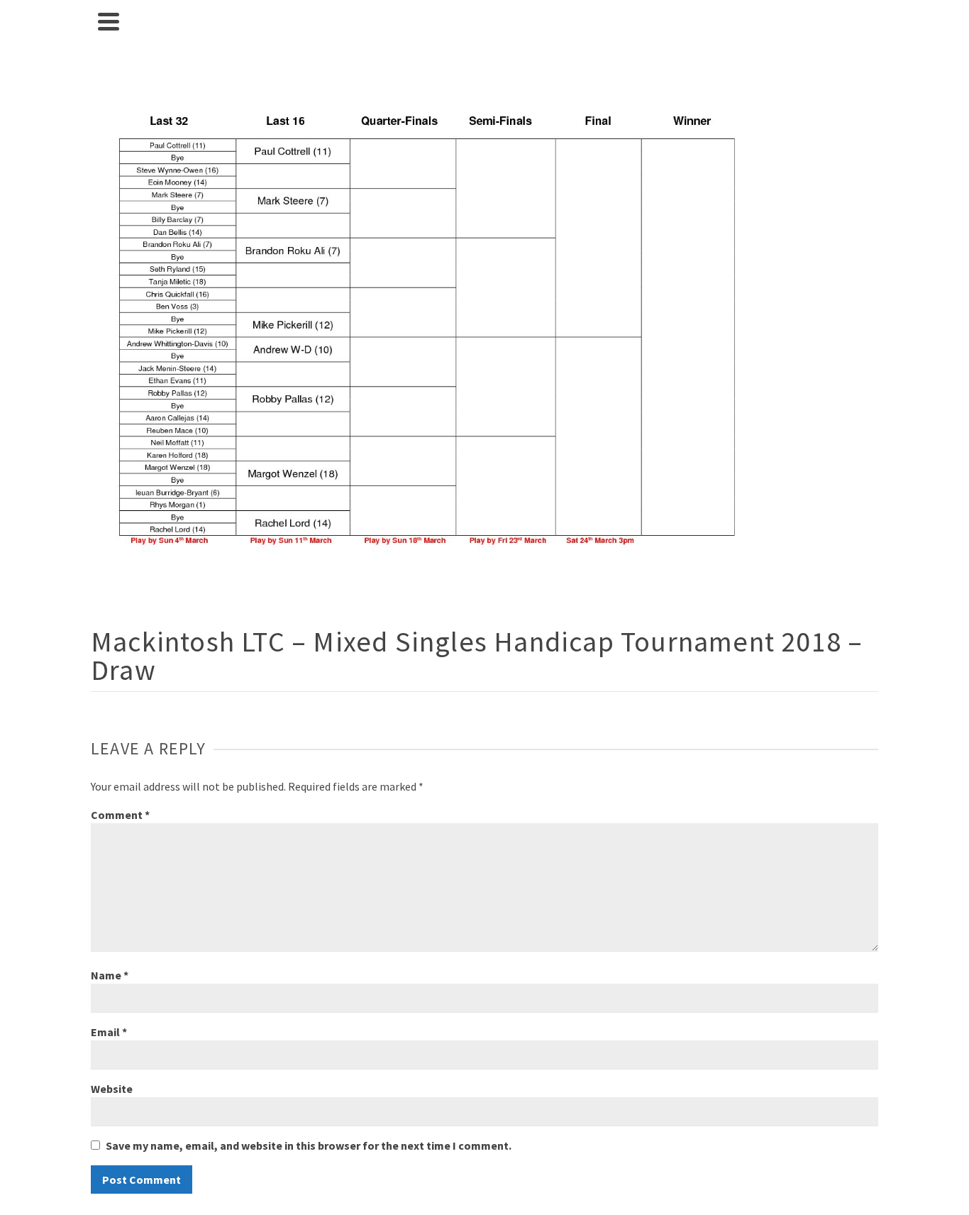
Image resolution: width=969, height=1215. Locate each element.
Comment (120, 815)
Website (112, 1089)
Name (109, 975)
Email (109, 1032)
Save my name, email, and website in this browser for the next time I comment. (308, 1145)
